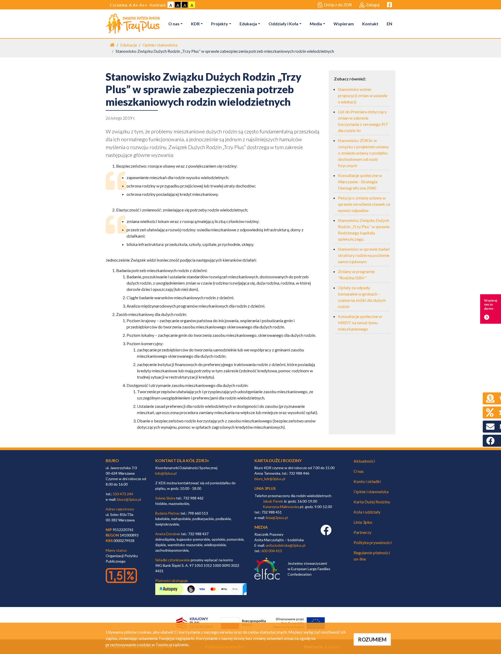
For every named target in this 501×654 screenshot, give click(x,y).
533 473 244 (123, 494)
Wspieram (343, 23)
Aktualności (364, 460)
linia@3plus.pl (277, 517)
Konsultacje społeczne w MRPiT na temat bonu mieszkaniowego (360, 322)
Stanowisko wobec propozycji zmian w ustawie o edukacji (362, 95)
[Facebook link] (325, 533)
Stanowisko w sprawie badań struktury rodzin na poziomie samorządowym (364, 255)
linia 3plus (265, 488)
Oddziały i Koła (283, 23)
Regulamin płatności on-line (372, 555)
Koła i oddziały (367, 511)
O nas (174, 23)
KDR (195, 23)
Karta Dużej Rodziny (372, 501)
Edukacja (248, 23)
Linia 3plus (363, 522)
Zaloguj (372, 4)
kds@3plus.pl (166, 473)
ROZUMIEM (372, 639)
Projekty (219, 23)
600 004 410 (271, 551)
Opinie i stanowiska (159, 44)
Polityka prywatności (373, 542)
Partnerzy (362, 532)
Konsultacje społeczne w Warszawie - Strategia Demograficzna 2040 (360, 181)
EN (389, 23)
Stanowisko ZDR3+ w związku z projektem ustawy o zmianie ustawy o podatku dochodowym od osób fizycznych (363, 153)
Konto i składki (367, 481)
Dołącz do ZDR (338, 4)
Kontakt (370, 23)
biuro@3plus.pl (129, 499)
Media (316, 23)
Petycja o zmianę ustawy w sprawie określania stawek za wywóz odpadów (364, 204)
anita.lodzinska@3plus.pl (285, 545)
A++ (143, 4)
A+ (135, 4)
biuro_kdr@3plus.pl (269, 478)
